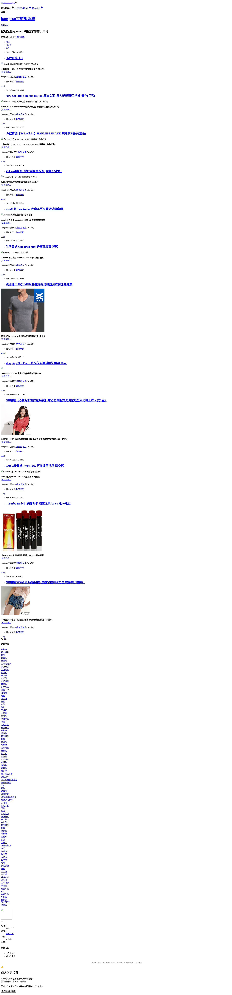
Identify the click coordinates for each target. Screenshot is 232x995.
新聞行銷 (5, 894)
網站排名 (5, 806)
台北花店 (5, 822)
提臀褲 (4, 905)
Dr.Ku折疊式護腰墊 (9, 780)
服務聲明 (139, 962)
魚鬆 (3, 702)
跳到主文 (5, 25)
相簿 (8, 42)
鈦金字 (4, 854)
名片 (8, 48)
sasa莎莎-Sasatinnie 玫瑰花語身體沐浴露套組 (34, 209)
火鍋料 (4, 713)
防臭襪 (4, 661)
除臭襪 (4, 658)
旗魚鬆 (4, 693)
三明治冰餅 (6, 664)
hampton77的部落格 (18, 19)
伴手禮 (4, 699)
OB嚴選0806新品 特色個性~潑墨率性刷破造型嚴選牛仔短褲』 (45, 582)
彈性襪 (4, 860)
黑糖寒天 (5, 794)
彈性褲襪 (5, 866)
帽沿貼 (4, 733)
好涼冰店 (5, 667)
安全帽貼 (5, 670)
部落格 (9, 45)
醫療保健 (21, 37)
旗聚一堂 (5, 690)
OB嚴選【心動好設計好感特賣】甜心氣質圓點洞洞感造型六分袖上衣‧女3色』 (56, 400)
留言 (24, 77)
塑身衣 (4, 897)
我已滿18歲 (6, 991)
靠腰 (3, 785)
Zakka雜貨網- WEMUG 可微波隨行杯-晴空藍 (35, 465)
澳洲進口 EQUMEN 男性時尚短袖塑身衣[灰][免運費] (39, 284)
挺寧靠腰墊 (6, 783)
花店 (3, 811)
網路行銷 (5, 889)
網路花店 (5, 814)
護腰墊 (4, 791)
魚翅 (3, 722)
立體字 (4, 837)
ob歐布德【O (14, 58)
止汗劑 (4, 678)
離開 (13, 991)
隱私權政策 (130, 962)
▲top (3, 86)
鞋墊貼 (4, 684)
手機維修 (5, 877)
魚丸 (3, 707)
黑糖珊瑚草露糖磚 (8, 797)
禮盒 (3, 696)
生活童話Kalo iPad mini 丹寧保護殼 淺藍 (32, 246)
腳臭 (3, 655)
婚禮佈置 (5, 817)
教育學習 (20, 82)
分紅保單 (5, 777)
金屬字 (4, 843)
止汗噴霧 (5, 681)
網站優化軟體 (7, 800)
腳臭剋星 (5, 652)
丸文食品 (5, 687)
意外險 (4, 771)
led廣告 (4, 851)
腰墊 (3, 788)
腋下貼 (4, 676)
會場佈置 (5, 819)
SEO (3, 808)
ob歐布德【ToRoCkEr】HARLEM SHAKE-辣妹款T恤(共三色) (46, 133)
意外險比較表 (7, 774)
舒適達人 (5, 886)
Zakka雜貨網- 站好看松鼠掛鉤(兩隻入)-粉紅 (34, 171)
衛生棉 (4, 880)
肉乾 (3, 704)
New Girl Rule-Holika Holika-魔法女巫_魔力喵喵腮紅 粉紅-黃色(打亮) (50, 95)
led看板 (4, 857)
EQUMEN (5, 902)
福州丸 (4, 716)
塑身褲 (4, 900)
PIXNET (98, 962)
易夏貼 (4, 673)
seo (2, 891)
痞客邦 (19, 77)
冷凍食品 (5, 719)
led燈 (3, 848)
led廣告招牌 (6, 846)
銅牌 (3, 840)
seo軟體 (4, 803)
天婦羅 (4, 710)
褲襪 (3, 863)
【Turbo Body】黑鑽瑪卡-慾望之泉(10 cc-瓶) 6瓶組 (38, 503)
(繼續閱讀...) (6, 72)
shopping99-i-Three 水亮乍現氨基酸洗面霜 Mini (36, 363)
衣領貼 (4, 649)
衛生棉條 (5, 883)
